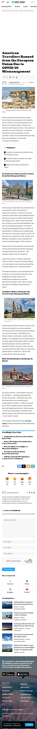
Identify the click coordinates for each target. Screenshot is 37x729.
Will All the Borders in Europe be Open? (16, 166)
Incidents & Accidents (20, 619)
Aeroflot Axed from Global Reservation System (13, 453)
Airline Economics (19, 628)
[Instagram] (32, 493)
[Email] (13, 77)
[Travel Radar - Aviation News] (18, 2)
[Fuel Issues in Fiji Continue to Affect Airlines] (7, 615)
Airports (16, 617)
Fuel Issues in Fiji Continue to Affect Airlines (24, 614)
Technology (17, 630)
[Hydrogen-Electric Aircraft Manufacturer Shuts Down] (7, 626)
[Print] (16, 77)
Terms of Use (17, 725)
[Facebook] (29, 493)
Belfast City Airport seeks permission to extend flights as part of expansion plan (24, 647)
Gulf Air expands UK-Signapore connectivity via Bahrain (16, 458)
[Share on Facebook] (7, 77)
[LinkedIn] (34, 493)
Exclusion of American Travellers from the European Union (18, 153)
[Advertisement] (18, 31)
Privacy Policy (7, 725)
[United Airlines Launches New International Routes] (7, 605)
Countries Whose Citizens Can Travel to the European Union (18, 160)
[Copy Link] (33, 466)
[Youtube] (27, 591)
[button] (29, 724)
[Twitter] (27, 582)
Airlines (22, 607)
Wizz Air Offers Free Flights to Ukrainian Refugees (15, 448)
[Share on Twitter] (10, 77)
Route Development (19, 609)
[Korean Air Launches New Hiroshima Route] (7, 637)
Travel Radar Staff (14, 82)
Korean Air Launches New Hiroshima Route (23, 636)
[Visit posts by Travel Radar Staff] (4, 83)
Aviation (22, 617)
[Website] (27, 493)
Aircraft (16, 607)
